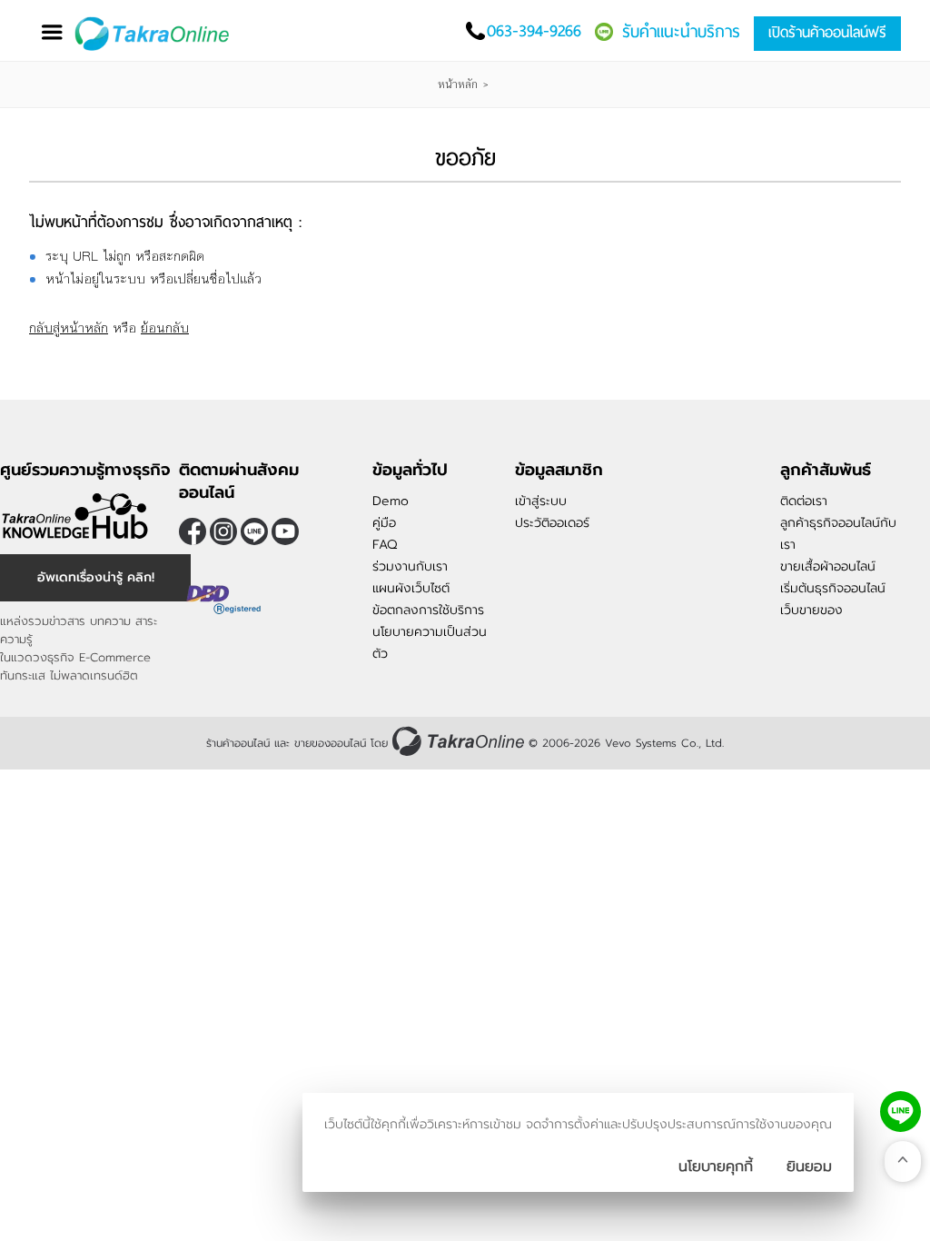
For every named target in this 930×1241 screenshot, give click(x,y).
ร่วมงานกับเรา (410, 566)
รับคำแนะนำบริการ (681, 31)
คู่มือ (384, 522)
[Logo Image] (155, 34)
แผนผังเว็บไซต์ (411, 588)
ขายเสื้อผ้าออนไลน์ (828, 566)
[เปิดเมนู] (51, 32)
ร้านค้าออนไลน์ (238, 743)
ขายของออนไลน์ (330, 743)
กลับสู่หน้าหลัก (68, 327)
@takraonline (254, 531)
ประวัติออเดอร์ (552, 522)
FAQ (384, 544)
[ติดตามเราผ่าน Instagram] (223, 531)
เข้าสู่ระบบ (541, 501)
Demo (390, 501)
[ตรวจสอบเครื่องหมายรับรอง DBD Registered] (224, 620)
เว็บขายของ (811, 610)
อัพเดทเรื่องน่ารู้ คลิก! (95, 577)
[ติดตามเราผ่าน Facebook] (192, 531)
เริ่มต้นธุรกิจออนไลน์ (832, 588)
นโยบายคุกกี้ (715, 1166)
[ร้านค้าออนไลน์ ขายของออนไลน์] (458, 741)
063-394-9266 (534, 30)
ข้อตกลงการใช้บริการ (428, 610)
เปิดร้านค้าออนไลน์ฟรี (827, 32)
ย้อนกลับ (165, 327)
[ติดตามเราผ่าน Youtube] (285, 531)
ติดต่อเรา (803, 501)
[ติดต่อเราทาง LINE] (900, 1111)
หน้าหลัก (458, 84)
